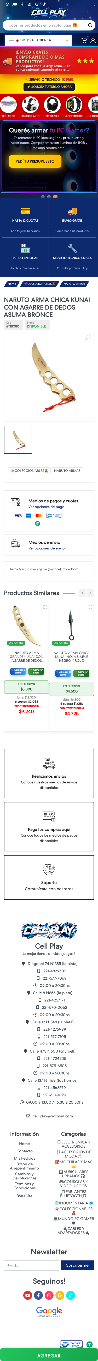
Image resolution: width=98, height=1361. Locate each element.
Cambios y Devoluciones (24, 1176)
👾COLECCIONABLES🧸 (39, 279)
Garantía (24, 1195)
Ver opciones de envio (46, 544)
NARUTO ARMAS (74, 279)
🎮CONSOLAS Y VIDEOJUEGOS (73, 1184)
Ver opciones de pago (46, 502)
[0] (82, 40)
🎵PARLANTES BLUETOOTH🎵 (73, 1194)
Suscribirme (77, 1265)
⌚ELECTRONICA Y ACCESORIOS (73, 1144)
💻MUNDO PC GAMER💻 (73, 1221)
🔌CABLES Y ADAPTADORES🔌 (73, 1231)
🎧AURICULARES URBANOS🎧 (73, 1174)
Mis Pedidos (24, 1158)
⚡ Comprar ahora (36, 666)
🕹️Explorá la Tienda (33, 40)
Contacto (24, 1151)
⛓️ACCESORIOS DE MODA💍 (73, 1154)
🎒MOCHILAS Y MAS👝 (73, 1164)
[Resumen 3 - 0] (45, 603)
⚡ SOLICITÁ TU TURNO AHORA (49, 87)
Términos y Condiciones (25, 1186)
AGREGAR (49, 1355)
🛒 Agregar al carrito (18, 666)
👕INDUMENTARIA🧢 (73, 1203)
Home (12, 279)
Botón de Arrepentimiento (24, 1166)
